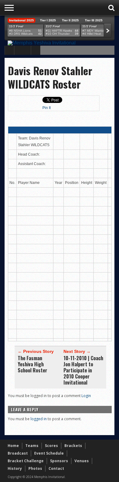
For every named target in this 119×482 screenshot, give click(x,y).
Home (13, 445)
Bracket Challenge (26, 460)
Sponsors (59, 460)
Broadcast (18, 453)
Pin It (46, 108)
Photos (35, 468)
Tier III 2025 (94, 20)
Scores (51, 445)
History (15, 468)
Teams (31, 445)
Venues (81, 460)
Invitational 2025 (21, 20)
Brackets (73, 445)
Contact (56, 468)
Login (86, 395)
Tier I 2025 (48, 20)
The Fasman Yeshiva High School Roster (32, 364)
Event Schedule (49, 453)
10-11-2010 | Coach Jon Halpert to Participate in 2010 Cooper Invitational (83, 370)
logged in (39, 418)
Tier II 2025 (70, 20)
